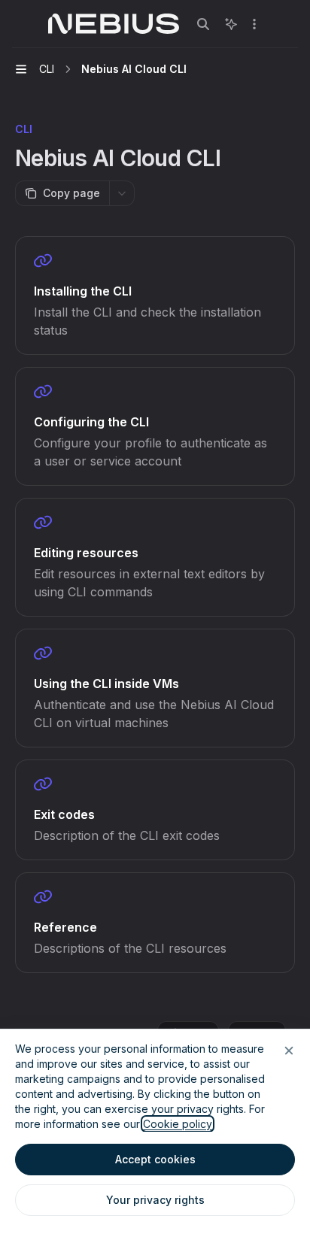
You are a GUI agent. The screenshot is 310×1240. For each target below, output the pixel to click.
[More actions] (254, 24)
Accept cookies (155, 1159)
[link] (155, 295)
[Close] (289, 1050)
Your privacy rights (155, 1199)
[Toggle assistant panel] (231, 24)
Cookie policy (177, 1123)
